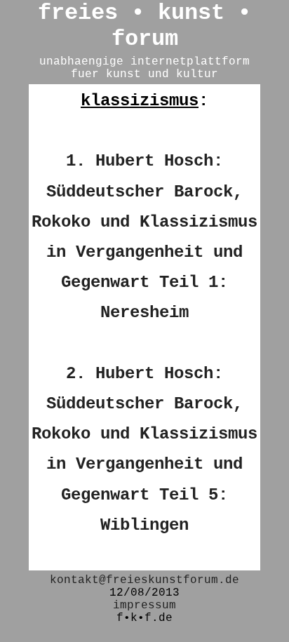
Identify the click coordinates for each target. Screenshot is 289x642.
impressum (144, 605)
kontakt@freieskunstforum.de (144, 580)
